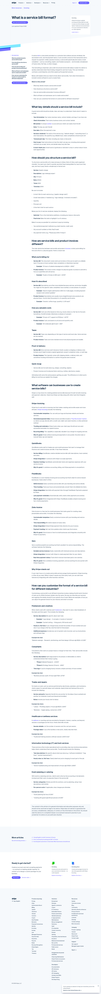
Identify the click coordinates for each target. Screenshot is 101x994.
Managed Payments (37, 934)
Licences (74, 917)
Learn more (75, 32)
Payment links (35, 936)
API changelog (55, 973)
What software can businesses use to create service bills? (20, 71)
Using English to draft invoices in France (44, 837)
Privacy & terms (76, 911)
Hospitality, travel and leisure (59, 936)
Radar (33, 943)
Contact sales (83, 2)
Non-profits (55, 943)
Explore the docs (76, 875)
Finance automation (57, 913)
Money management (57, 922)
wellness (36, 720)
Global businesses (56, 915)
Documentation (56, 967)
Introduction (15, 55)
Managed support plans (78, 946)
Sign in (74, 2)
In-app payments (56, 918)
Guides (73, 901)
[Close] (98, 986)
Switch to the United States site (71, 990)
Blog (73, 905)
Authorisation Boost (37, 905)
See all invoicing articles (18, 840)
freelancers (58, 610)
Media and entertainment (58, 940)
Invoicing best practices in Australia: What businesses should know (51, 841)
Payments (34, 938)
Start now (15, 877)
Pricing (53, 2)
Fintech (53, 932)
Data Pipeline (35, 920)
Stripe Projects (55, 977)
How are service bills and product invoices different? (19, 67)
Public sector (55, 947)
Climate (34, 913)
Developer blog (56, 979)
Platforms (54, 924)
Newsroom (74, 934)
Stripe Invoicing (42, 409)
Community (75, 907)
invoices (68, 248)
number (49, 124)
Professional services (57, 945)
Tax (33, 949)
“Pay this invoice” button (79, 419)
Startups (54, 903)
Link (33, 932)
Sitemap (74, 919)
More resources (17, 8)
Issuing (33, 930)
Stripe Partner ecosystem (58, 959)
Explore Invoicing (56, 875)
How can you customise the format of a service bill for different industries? (19, 77)
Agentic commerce (57, 905)
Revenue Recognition (37, 945)
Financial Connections (37, 924)
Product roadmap (76, 929)
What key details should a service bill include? (19, 58)
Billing (33, 907)
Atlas (33, 903)
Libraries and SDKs (56, 975)
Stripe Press (75, 936)
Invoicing (26, 8)
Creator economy (56, 930)
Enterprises (55, 901)
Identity (34, 926)
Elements (34, 922)
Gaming (54, 934)
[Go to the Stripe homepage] (13, 899)
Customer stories (76, 903)
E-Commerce (55, 909)
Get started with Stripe (19, 22)
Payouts (34, 940)
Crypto (33, 918)
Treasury (34, 953)
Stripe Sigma (35, 947)
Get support (75, 944)
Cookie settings (76, 921)
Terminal (34, 951)
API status (54, 971)
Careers (74, 932)
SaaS (53, 926)
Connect (34, 915)
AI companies (55, 928)
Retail (53, 949)
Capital (33, 909)
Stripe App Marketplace (58, 957)
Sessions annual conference (79, 909)
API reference (55, 969)
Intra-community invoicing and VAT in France (45, 839)
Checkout (34, 911)
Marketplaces (55, 920)
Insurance (54, 938)
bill (38, 55)
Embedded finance (56, 911)
